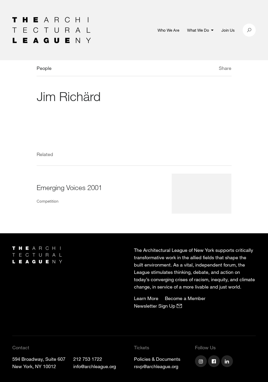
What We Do (198, 30)
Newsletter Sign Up (155, 306)
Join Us (228, 30)
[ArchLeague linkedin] (227, 361)
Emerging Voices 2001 (69, 187)
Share (225, 68)
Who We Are (168, 30)
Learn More (146, 298)
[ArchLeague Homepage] (51, 29)
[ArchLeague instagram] (201, 361)
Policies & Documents (157, 359)
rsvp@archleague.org (156, 366)
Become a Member (185, 298)
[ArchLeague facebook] (214, 361)
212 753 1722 (87, 359)
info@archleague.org (94, 366)
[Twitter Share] (203, 69)
